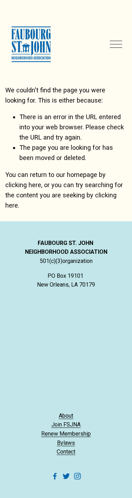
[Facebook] (54, 476)
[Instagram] (77, 476)
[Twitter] (66, 476)
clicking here (23, 185)
